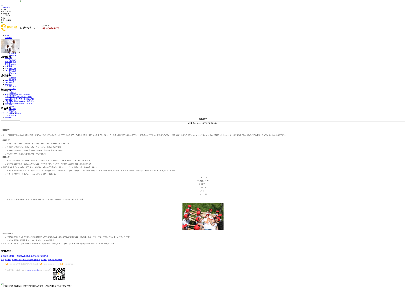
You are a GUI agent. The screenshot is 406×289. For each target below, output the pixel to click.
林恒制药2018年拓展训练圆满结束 (17, 94)
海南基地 (12, 69)
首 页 (7, 35)
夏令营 (3, 256)
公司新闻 (12, 62)
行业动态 (12, 60)
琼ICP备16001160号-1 (33, 270)
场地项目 (12, 106)
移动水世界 (10, 256)
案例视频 (12, 80)
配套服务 (12, 73)
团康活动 (12, 115)
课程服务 (15, 260)
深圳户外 (44, 256)
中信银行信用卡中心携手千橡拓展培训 (19, 99)
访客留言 (12, 86)
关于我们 (8, 38)
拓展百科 (12, 64)
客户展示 (12, 78)
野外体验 (12, 109)
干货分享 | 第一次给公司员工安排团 (18, 97)
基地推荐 (29, 260)
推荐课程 (8, 118)
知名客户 (12, 82)
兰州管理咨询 (36, 256)
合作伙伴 (36, 260)
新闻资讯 (22, 260)
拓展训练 (8, 80)
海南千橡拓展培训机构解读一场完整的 (19, 101)
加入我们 (12, 89)
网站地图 (58, 260)
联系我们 (44, 260)
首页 (2, 113)
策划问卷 (12, 93)
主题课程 (12, 111)
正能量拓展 (26, 256)
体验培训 (12, 55)
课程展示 (9, 113)
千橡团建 (18, 256)
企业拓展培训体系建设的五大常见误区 (19, 103)
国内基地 (12, 71)
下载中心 (51, 260)
